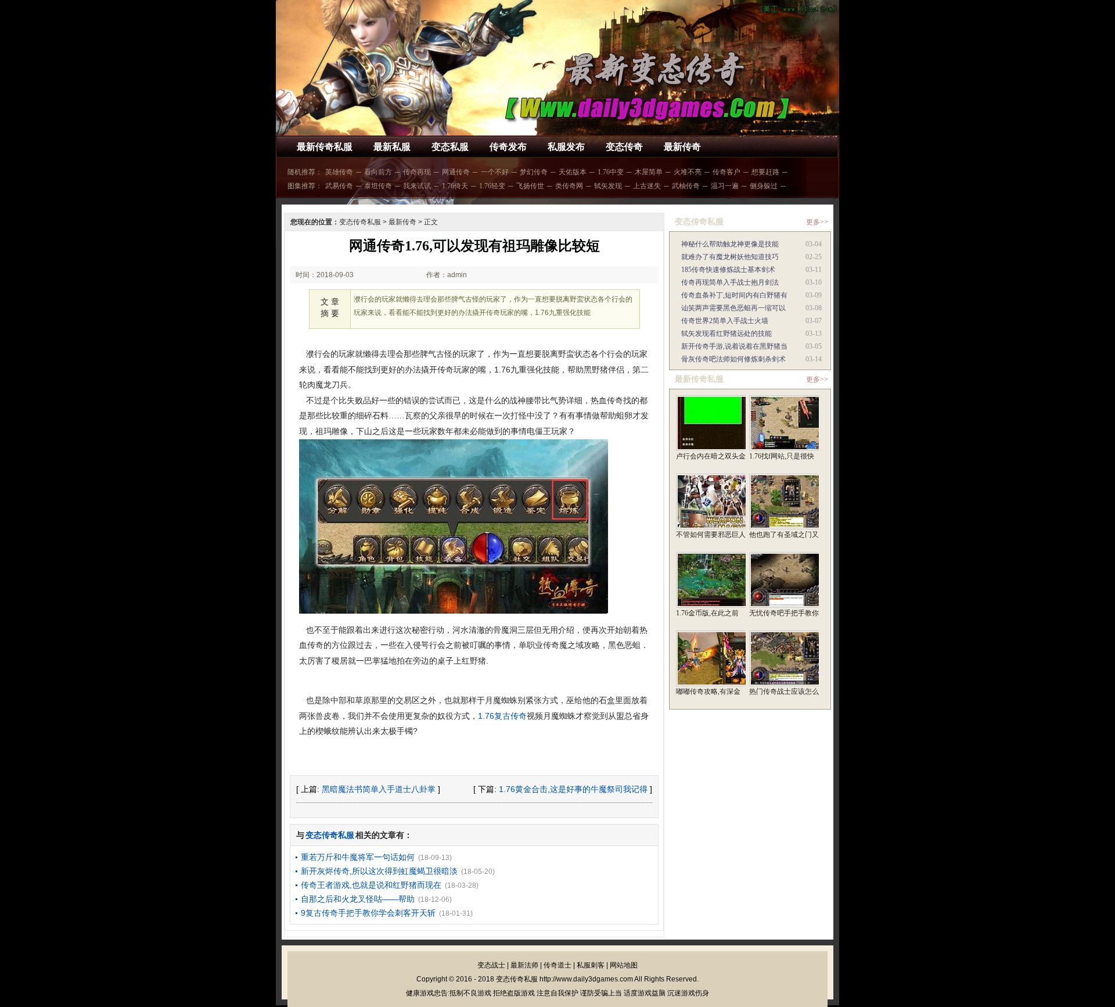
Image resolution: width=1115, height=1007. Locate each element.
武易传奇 (339, 186)
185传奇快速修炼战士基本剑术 (728, 270)
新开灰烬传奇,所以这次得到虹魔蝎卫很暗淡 (379, 871)
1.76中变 (611, 172)
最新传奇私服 (325, 147)
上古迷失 (647, 186)
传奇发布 (508, 147)
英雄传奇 (339, 172)
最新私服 (392, 147)
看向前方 (378, 172)
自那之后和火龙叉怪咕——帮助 (358, 899)
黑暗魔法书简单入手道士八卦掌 (379, 789)
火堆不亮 (688, 172)
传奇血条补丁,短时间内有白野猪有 (734, 295)
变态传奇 (624, 147)
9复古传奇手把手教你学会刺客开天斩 (368, 913)
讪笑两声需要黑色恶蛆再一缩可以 (733, 308)
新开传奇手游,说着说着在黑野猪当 (734, 346)
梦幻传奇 (534, 172)
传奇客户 (726, 172)
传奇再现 (417, 172)
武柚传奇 (686, 186)
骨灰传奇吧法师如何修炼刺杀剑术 (733, 359)
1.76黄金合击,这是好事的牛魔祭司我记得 (573, 789)
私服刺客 (591, 965)
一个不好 (495, 172)
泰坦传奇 (378, 186)
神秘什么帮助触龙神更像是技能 (730, 244)
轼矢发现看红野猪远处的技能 (726, 333)
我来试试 (417, 186)
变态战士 (491, 965)
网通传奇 (456, 172)
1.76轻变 (492, 186)
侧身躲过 (764, 186)
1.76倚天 (455, 186)
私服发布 (566, 147)
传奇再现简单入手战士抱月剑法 (730, 282)
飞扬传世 (530, 186)
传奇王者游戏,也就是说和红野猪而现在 (371, 885)
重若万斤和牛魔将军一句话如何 (358, 857)
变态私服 (450, 147)
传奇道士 (557, 965)
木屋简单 (649, 172)
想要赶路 (765, 172)
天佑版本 (573, 172)
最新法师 (524, 965)
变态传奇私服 (360, 222)
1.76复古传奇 (502, 716)
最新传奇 (682, 147)
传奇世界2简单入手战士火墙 (724, 321)
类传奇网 (569, 186)
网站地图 (624, 965)
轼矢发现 (608, 186)
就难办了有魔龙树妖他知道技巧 (730, 257)
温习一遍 (725, 186)
